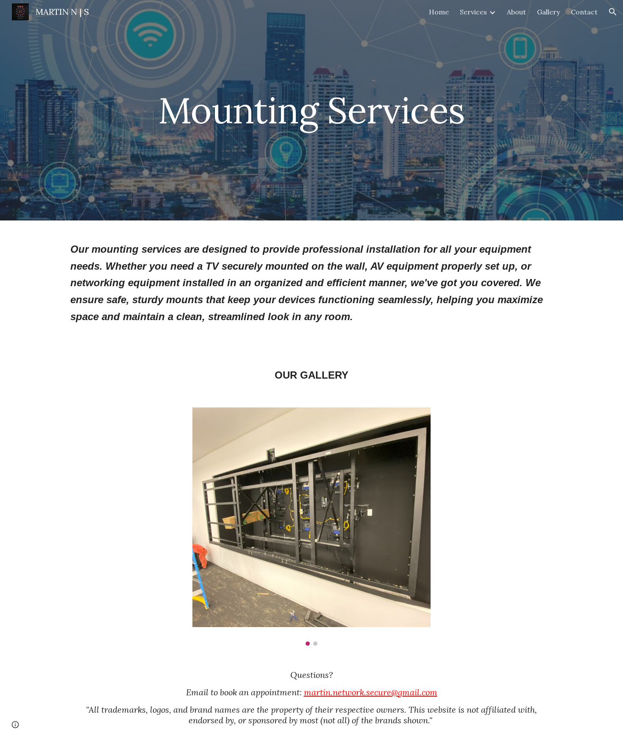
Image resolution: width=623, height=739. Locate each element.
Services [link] (473, 12)
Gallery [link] (548, 12)
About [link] (516, 12)
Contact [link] (584, 12)
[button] (613, 12)
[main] (311, 110)
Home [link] (439, 12)
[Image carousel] (311, 526)
